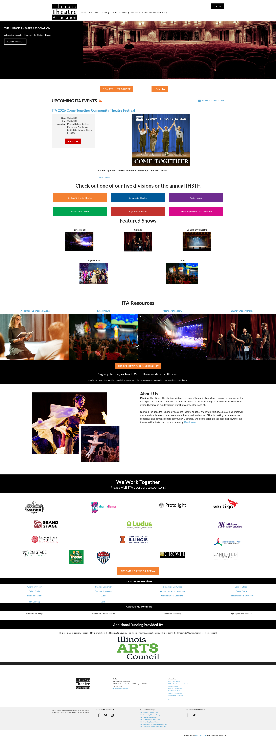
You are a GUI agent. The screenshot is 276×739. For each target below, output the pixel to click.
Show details (104, 177)
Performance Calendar (175, 695)
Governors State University (172, 591)
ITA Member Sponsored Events (34, 310)
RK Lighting (34, 602)
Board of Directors (174, 691)
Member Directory (172, 310)
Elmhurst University (103, 591)
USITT (104, 602)
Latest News (103, 310)
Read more (190, 422)
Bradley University (103, 587)
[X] (105, 715)
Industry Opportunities (241, 310)
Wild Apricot (200, 735)
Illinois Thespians (34, 596)
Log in (217, 6)
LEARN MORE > (15, 41)
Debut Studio (34, 591)
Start (63, 118)
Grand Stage (241, 591)
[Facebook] (98, 715)
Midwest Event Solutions (172, 596)
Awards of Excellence (175, 688)
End (64, 121)
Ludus (103, 596)
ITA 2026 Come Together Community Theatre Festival (93, 110)
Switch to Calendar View (213, 101)
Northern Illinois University (241, 596)
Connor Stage (241, 587)
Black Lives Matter (174, 681)
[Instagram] (112, 715)
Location (61, 124)
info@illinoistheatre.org (120, 688)
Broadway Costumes (172, 587)
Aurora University (34, 587)
